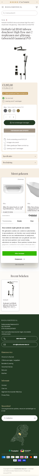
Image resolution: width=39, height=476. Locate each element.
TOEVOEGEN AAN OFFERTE (19, 130)
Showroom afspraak (8, 357)
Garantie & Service (7, 367)
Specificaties (7, 156)
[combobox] (17, 13)
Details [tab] (19, 221)
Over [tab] (32, 221)
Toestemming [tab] (6, 221)
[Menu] (2, 7)
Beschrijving (7, 162)
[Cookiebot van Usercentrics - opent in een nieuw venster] (28, 215)
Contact (4, 385)
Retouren (4, 370)
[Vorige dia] (2, 2)
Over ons (4, 388)
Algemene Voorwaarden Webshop (12, 392)
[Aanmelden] (35, 418)
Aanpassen (18, 259)
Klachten (4, 373)
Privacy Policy (5, 395)
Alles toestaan (19, 253)
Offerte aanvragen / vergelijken (11, 360)
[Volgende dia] (37, 2)
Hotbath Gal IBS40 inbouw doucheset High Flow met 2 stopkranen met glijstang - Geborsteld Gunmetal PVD (18, 23)
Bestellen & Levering (7, 363)
